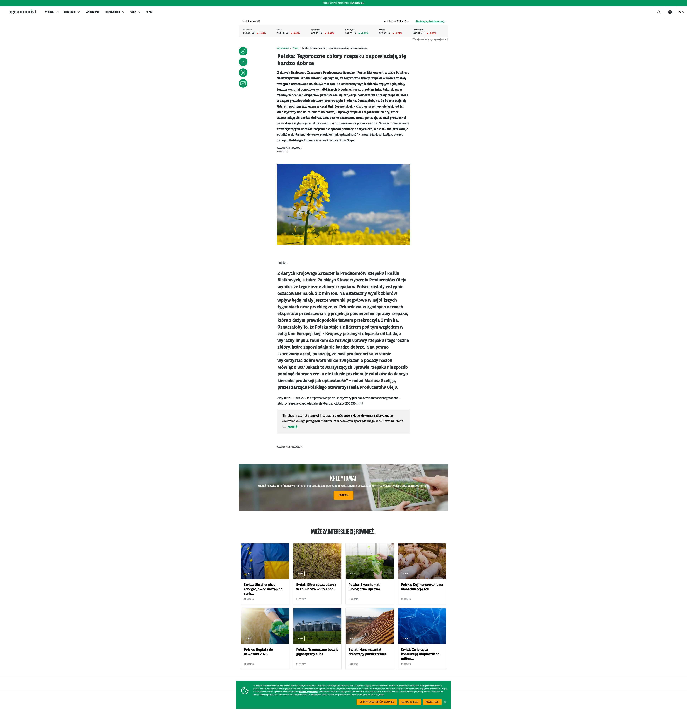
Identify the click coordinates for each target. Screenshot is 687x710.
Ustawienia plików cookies (376, 702)
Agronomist (283, 48)
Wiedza (49, 12)
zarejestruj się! (357, 3)
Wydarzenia (92, 12)
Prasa (295, 48)
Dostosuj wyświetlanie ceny (430, 21)
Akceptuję (432, 702)
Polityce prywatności (308, 692)
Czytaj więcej (409, 702)
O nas (149, 12)
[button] (243, 51)
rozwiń (292, 427)
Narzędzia (69, 12)
